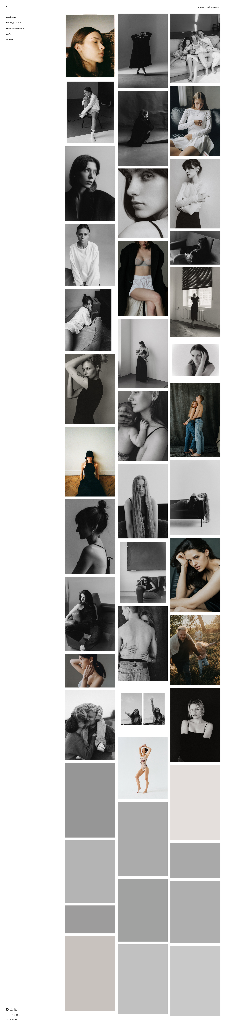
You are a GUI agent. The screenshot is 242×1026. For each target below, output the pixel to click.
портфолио (11, 17)
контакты (10, 39)
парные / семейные (15, 28)
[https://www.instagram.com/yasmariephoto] (11, 1009)
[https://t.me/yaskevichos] (7, 1009)
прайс (8, 34)
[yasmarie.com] (6, 6)
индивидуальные (13, 22)
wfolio (14, 1019)
